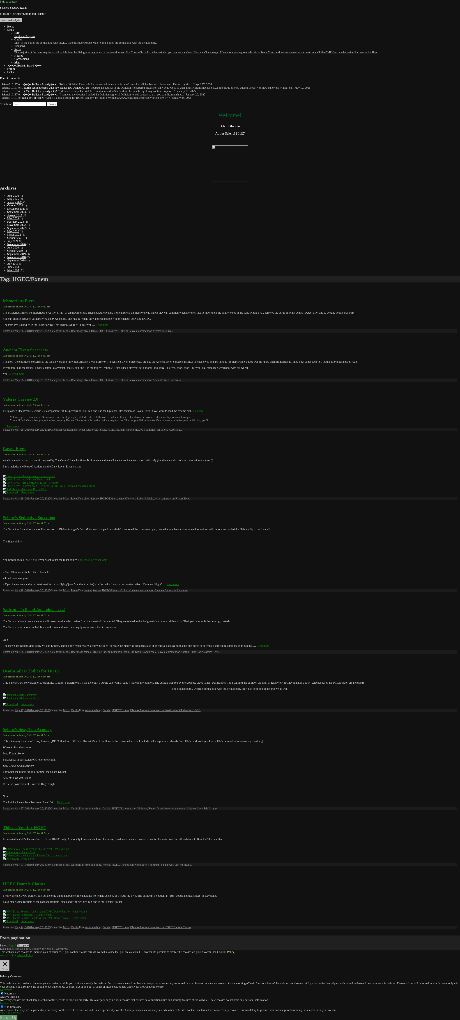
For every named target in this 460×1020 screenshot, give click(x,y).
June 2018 (13, 266)
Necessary (10, 993)
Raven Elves (14, 448)
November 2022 (16, 224)
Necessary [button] (6, 989)
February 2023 (15, 221)
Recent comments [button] (10, 78)
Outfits (85, 41)
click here (197, 410)
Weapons (19, 45)
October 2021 (15, 237)
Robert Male (144, 498)
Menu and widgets (10, 20)
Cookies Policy (225, 951)
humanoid (117, 651)
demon (88, 590)
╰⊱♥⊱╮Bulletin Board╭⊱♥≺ (24, 65)
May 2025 (13, 198)
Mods (10, 29)
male (121, 498)
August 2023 (14, 215)
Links (10, 72)
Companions (21, 58)
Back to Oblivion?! (33, 97)
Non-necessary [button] (8, 1003)
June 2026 (13, 195)
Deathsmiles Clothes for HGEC (32, 671)
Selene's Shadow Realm (13, 7)
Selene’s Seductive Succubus (29, 517)
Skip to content (8, 1)
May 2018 (13, 270)
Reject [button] (12, 955)
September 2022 (16, 228)
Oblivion (123, 330)
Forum (11, 68)
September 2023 (16, 211)
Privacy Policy (25, 955)
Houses (18, 55)
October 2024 (15, 205)
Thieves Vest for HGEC (24, 827)
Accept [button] (4, 955)
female (95, 330)
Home (10, 26)
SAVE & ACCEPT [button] (11, 1013)
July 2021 (12, 241)
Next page (23, 945)
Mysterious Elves (18, 300)
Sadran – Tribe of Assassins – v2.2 (34, 609)
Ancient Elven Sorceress (25, 350)
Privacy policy (23, 948)
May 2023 (13, 218)
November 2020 (16, 244)
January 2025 (14, 202)
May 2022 (13, 231)
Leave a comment (150, 330)
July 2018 (12, 263)
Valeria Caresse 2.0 (20, 399)
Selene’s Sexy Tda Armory (27, 729)
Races (196, 51)
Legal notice (7, 948)
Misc (17, 62)
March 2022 (14, 234)
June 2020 (13, 247)
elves (87, 330)
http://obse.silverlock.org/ (92, 559)
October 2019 (15, 250)
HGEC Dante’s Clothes (24, 884)
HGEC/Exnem (108, 330)
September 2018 (16, 260)
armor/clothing (93, 710)
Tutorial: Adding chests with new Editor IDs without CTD (55, 87)
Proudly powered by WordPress (50, 948)
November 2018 (16, 257)
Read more (102, 324)
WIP (24, 34)
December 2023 (16, 208)
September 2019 (16, 253)
